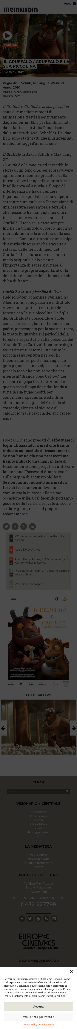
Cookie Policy (30, 1024)
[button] (71, 971)
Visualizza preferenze (38, 1017)
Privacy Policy (46, 1024)
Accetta (38, 1006)
